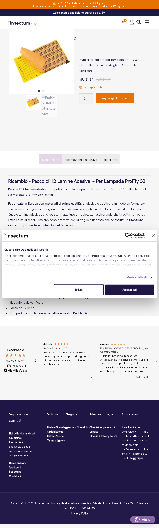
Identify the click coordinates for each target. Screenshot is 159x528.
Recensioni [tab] (109, 160)
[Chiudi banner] (153, 235)
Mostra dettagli (136, 277)
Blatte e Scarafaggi (58, 427)
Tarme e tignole (56, 440)
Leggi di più (136, 458)
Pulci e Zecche (55, 436)
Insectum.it (128, 427)
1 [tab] (39, 91)
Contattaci (15, 476)
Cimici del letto (55, 431)
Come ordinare (17, 463)
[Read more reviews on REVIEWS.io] (15, 371)
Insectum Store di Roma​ (78, 427)
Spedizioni (15, 467)
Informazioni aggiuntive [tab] (80, 160)
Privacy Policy (79, 513)
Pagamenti (15, 471)
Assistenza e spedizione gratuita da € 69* (79, 12)
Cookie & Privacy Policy (103, 436)
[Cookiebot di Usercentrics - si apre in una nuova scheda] (128, 235)
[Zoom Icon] (41, 61)
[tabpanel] (41, 61)
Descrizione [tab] (50, 160)
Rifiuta (78, 289)
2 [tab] (43, 91)
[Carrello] (123, 22)
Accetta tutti (129, 289)
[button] (147, 22)
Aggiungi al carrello (114, 98)
